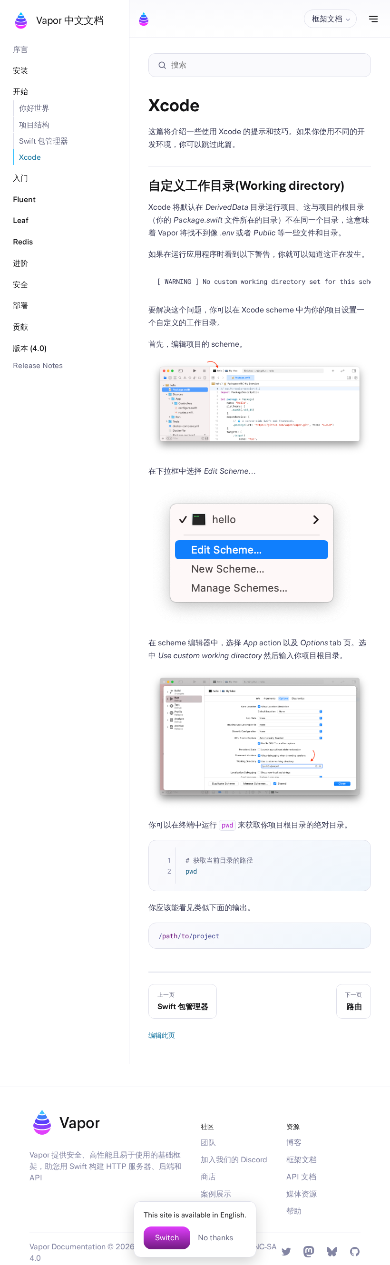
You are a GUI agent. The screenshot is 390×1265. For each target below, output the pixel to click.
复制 (357, 854)
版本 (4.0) (30, 348)
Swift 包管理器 (43, 140)
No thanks (215, 1237)
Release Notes (38, 365)
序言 (20, 49)
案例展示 (216, 1193)
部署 (20, 305)
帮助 (294, 1211)
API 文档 (301, 1176)
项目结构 (34, 124)
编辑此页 (161, 1035)
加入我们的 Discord (234, 1159)
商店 (208, 1176)
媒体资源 (301, 1193)
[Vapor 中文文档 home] (143, 19)
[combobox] (264, 65)
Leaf (21, 220)
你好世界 (34, 108)
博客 (294, 1142)
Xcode (30, 157)
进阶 (20, 263)
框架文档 (301, 1159)
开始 (20, 91)
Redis (23, 241)
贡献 (20, 326)
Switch (167, 1237)
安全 (20, 284)
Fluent (24, 199)
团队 (208, 1142)
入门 (20, 178)
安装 (20, 70)
